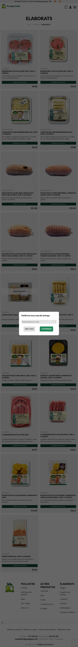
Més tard (29, 329)
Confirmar (46, 329)
